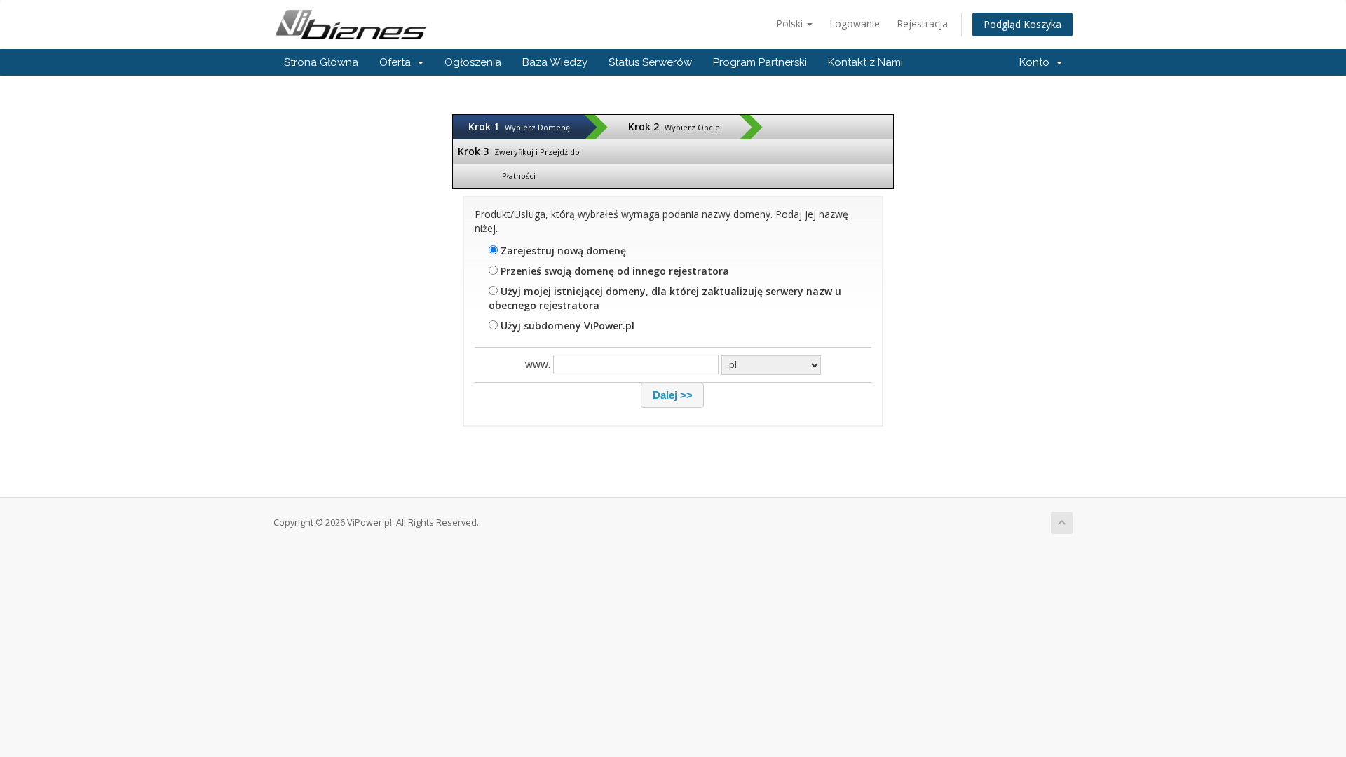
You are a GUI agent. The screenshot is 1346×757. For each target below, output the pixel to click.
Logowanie (854, 23)
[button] (672, 395)
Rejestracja (922, 23)
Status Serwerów (650, 62)
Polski (790, 23)
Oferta (397, 62)
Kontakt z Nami (865, 62)
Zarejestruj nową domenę (562, 250)
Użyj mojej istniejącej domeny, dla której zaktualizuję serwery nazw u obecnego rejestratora (665, 298)
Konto (1037, 62)
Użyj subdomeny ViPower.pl (566, 325)
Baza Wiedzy (554, 62)
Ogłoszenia (472, 62)
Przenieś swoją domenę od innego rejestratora (613, 271)
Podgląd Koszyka (1022, 24)
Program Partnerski (760, 62)
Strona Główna (321, 62)
